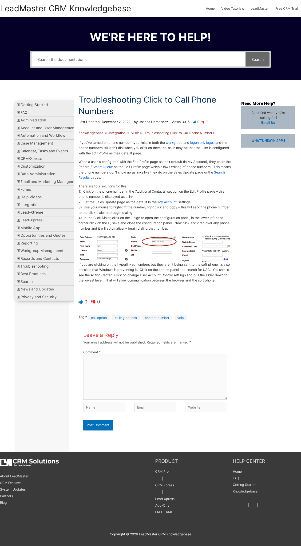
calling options (126, 318)
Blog (3, 502)
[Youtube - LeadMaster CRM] (262, 505)
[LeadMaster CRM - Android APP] (158, 478)
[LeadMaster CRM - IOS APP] (167, 478)
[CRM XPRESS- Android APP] (158, 492)
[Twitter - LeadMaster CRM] (244, 505)
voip (180, 318)
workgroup (174, 143)
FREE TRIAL (164, 512)
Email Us (268, 122)
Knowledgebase (245, 491)
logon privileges (202, 143)
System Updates (13, 489)
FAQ (236, 478)
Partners (6, 496)
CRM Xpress (164, 485)
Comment (92, 352)
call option (99, 318)
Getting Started (245, 485)
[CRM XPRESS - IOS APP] (167, 492)
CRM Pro (162, 471)
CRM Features (10, 483)
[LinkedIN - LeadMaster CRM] (253, 505)
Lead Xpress (164, 499)
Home (237, 471)
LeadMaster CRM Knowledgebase (65, 8)
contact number (157, 318)
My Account (167, 202)
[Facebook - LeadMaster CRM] (235, 505)
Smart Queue (103, 167)
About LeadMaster (14, 476)
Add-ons (162, 505)
